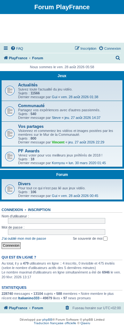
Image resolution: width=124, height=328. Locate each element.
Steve (56, 118)
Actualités (28, 85)
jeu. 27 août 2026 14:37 (82, 118)
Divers (24, 183)
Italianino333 (28, 298)
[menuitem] (16, 48)
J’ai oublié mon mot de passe (24, 238)
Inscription (39, 210)
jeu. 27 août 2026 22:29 (86, 142)
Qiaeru (85, 323)
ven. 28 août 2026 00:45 (79, 196)
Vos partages (31, 126)
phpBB (47, 319)
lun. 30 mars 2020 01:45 (87, 163)
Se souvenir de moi (88, 238)
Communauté (31, 105)
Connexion (12, 210)
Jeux (62, 76)
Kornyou (58, 163)
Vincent (58, 142)
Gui (54, 97)
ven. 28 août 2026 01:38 (79, 97)
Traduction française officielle (55, 323)
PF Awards (28, 151)
